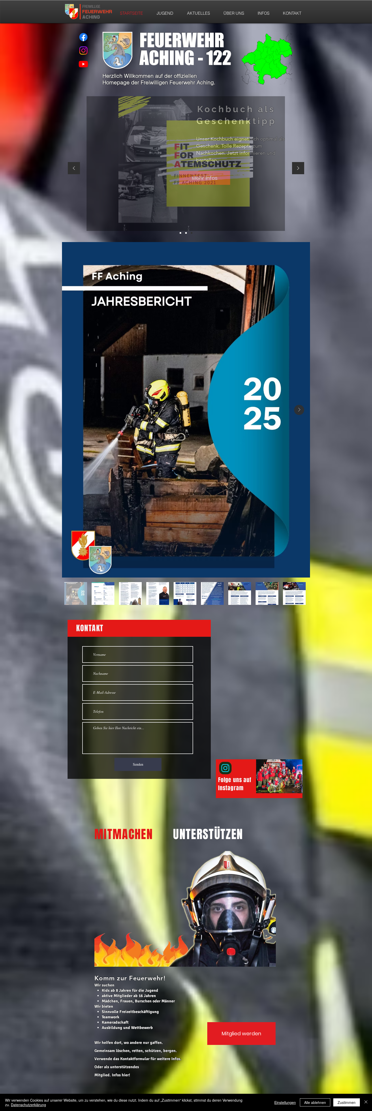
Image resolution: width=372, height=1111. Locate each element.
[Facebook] (83, 37)
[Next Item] (299, 410)
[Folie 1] (191, 233)
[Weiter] (298, 168)
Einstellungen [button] (285, 1102)
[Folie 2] (180, 233)
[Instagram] (83, 50)
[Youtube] (83, 63)
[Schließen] (366, 1102)
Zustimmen (347, 1102)
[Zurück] (74, 168)
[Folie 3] (186, 233)
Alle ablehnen (315, 1102)
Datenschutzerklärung (28, 1104)
